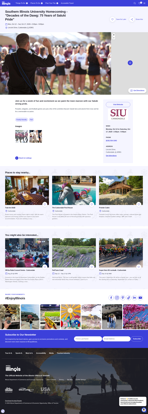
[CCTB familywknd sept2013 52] (35, 136)
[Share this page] (131, 19)
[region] (134, 3)
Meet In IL (29, 353)
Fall (31, 119)
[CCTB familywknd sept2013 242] (21, 136)
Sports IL (19, 353)
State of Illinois (51, 379)
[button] (130, 62)
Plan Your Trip (50, 3)
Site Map (70, 379)
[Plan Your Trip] (57, 3)
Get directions (111, 156)
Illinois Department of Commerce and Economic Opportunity (24, 379)
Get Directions (139, 90)
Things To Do (20, 3)
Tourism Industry (63, 353)
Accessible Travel (67, 3)
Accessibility (41, 353)
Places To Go (35, 3)
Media (51, 353)
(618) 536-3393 (111, 140)
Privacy (61, 379)
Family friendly (22, 119)
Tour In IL (8, 353)
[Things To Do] (27, 3)
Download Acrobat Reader (13, 400)
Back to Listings (25, 158)
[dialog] (3, 411)
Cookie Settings (81, 379)
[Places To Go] (41, 3)
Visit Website (118, 104)
